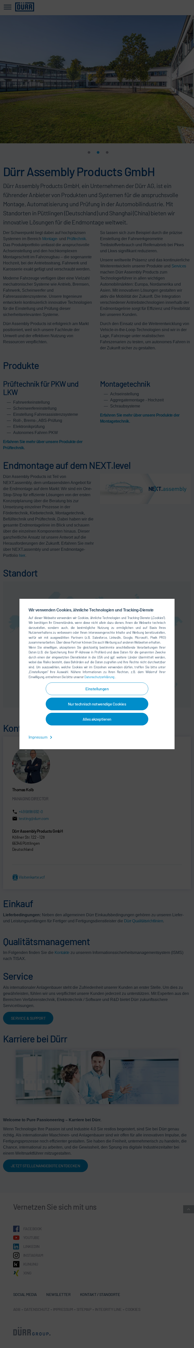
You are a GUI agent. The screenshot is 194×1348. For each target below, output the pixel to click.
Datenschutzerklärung (99, 677)
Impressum (38, 737)
